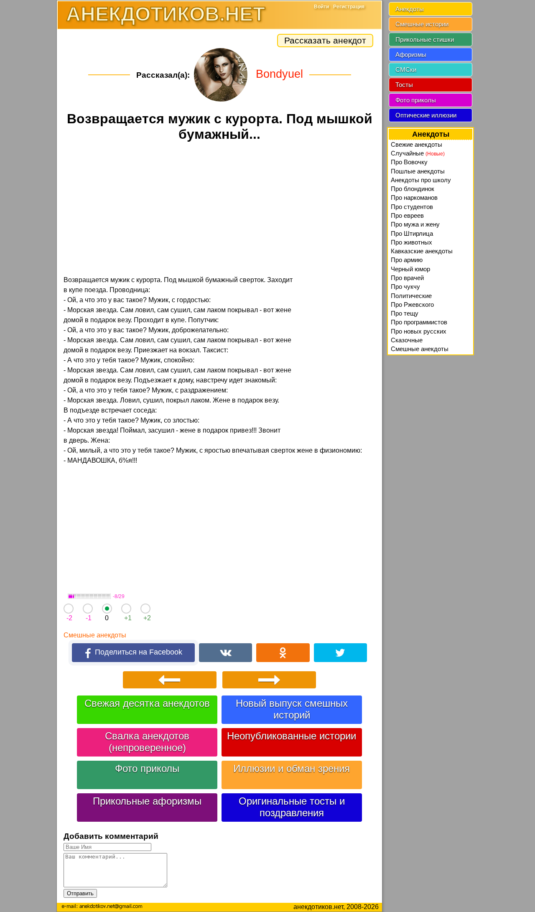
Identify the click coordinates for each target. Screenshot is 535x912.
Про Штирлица (412, 233)
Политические (411, 295)
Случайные (418, 153)
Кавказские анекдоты (422, 251)
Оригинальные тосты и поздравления (292, 806)
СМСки (405, 69)
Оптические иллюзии (425, 115)
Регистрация (348, 7)
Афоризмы (410, 54)
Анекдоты (409, 9)
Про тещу (404, 313)
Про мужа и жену (415, 224)
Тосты (404, 84)
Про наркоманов (414, 197)
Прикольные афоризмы (147, 801)
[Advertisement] (219, 209)
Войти (321, 7)
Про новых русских (418, 331)
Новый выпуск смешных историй (292, 709)
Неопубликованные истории (291, 735)
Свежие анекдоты (416, 144)
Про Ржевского (412, 304)
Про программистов (419, 322)
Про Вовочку (409, 162)
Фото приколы (147, 768)
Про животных (411, 242)
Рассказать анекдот (325, 40)
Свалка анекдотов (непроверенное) (147, 741)
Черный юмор (410, 269)
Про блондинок (412, 188)
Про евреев (407, 215)
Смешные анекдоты (95, 635)
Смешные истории (421, 24)
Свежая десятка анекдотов (147, 703)
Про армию (407, 259)
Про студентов (412, 206)
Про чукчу (405, 286)
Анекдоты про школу (421, 179)
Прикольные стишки (424, 39)
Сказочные (407, 340)
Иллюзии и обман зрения (291, 768)
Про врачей (407, 277)
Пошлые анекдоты (418, 171)
